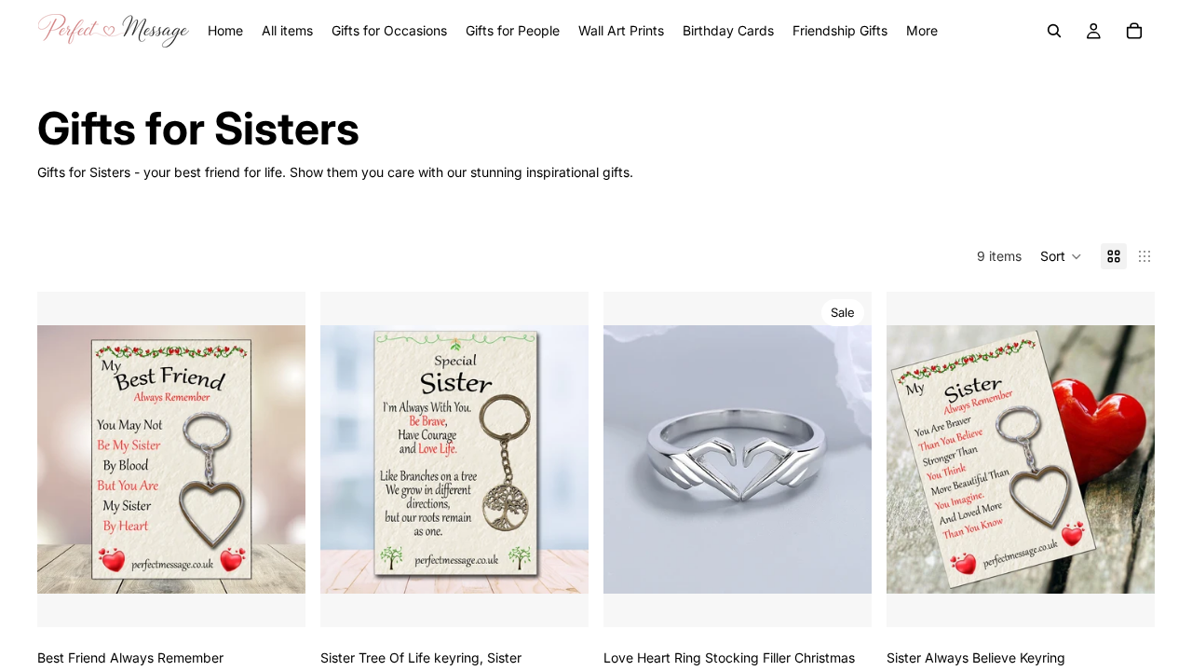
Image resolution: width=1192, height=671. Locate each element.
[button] (1061, 256)
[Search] (1054, 30)
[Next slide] (844, 459)
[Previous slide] (631, 459)
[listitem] (922, 30)
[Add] (276, 598)
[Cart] (1134, 30)
